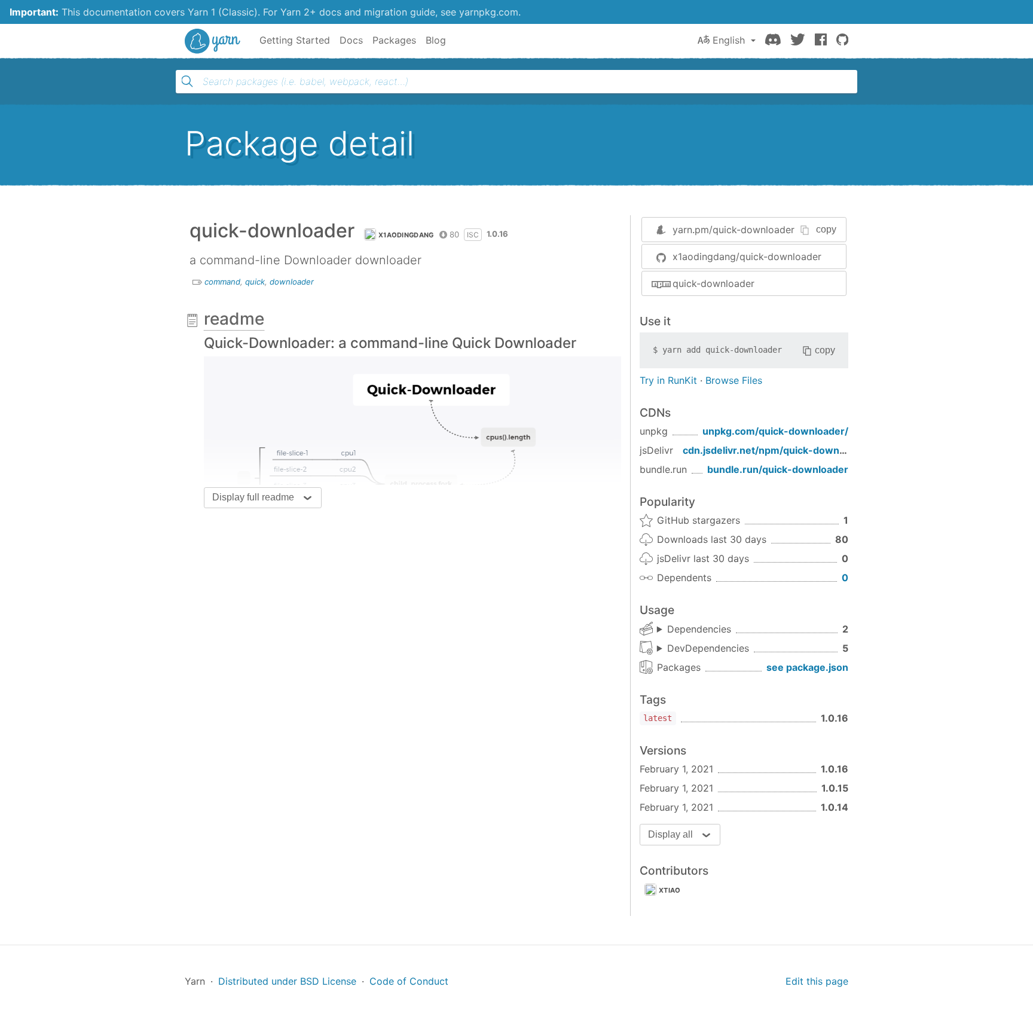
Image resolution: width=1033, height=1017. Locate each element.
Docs (351, 40)
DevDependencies (708, 648)
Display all (670, 834)
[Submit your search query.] (187, 81)
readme (234, 319)
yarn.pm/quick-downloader (733, 230)
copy (826, 229)
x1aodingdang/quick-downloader (747, 256)
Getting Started (294, 40)
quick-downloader (713, 283)
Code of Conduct (408, 981)
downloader (292, 281)
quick (255, 281)
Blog (436, 40)
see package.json (807, 667)
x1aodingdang (406, 235)
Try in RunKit (668, 380)
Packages (394, 40)
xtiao (670, 890)
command (222, 281)
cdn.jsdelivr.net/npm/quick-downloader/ (778, 450)
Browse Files (733, 380)
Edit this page (817, 981)
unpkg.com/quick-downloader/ (775, 431)
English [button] (729, 40)
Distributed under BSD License (287, 981)
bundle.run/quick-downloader (777, 469)
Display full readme (253, 497)
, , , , (703, 648)
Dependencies (699, 629)
